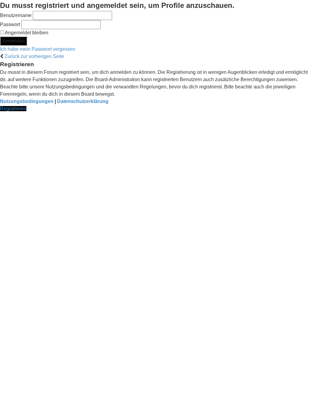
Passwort (10, 24)
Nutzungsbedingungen (26, 101)
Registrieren (13, 108)
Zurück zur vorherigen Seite (34, 56)
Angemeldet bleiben (26, 32)
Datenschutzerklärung (82, 101)
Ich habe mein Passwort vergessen (37, 49)
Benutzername (16, 15)
